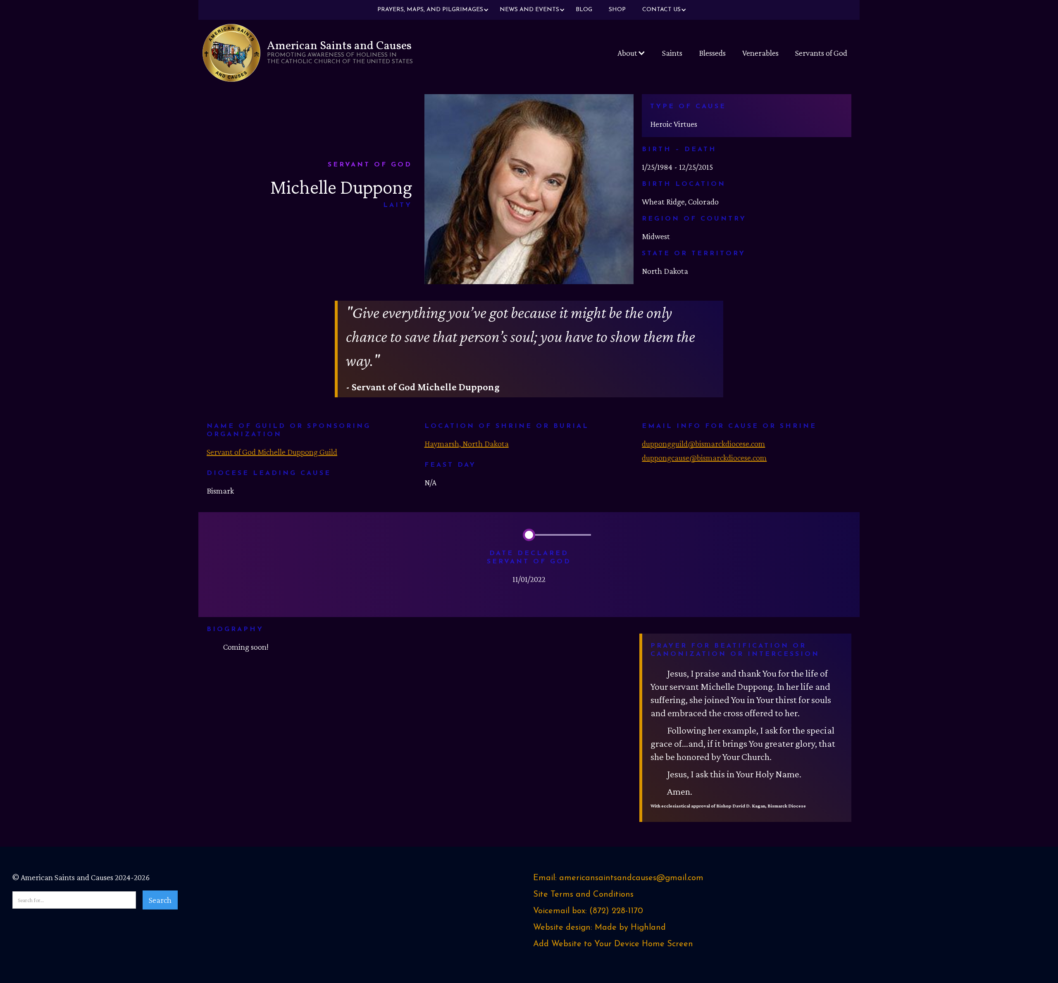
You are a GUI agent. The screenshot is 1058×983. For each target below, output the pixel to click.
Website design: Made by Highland (599, 928)
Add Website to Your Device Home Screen (613, 944)
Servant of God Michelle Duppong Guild (272, 451)
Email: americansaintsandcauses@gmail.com (618, 878)
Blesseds (712, 52)
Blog (584, 10)
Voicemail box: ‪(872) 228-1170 (588, 911)
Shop (617, 10)
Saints (672, 52)
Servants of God (821, 52)
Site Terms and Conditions (583, 894)
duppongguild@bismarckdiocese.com (703, 443)
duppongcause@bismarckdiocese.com (704, 457)
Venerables (760, 52)
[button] (430, 10)
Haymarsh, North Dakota (466, 443)
